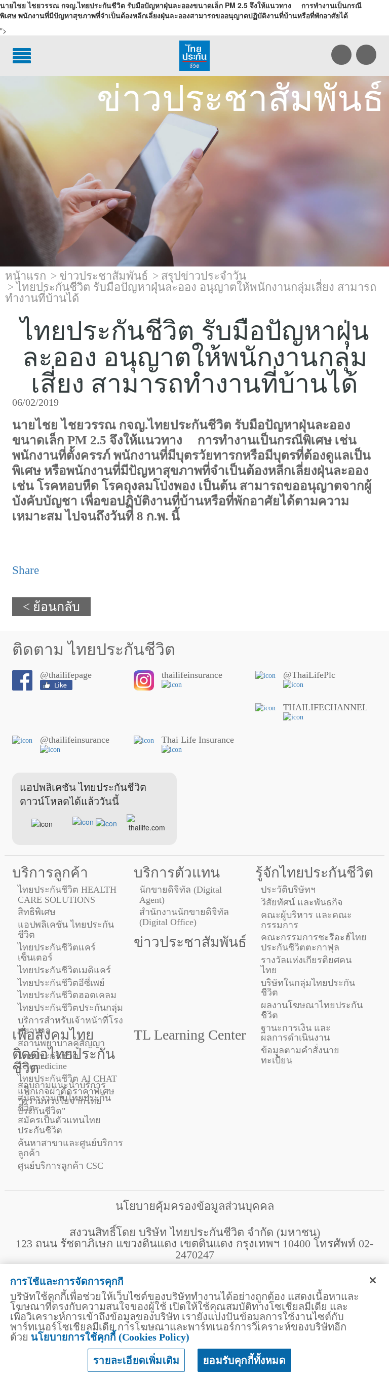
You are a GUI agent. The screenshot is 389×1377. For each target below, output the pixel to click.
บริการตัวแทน (177, 873)
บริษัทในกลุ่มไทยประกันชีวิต (308, 988)
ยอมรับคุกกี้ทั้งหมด (244, 1360)
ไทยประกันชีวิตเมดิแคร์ (64, 970)
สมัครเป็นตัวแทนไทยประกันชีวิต (59, 1125)
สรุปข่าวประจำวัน (203, 276)
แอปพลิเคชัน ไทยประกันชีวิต (66, 930)
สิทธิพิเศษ (37, 912)
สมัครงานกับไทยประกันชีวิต (64, 1103)
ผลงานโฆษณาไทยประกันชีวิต (312, 1010)
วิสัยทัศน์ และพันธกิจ (302, 902)
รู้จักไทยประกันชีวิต (314, 873)
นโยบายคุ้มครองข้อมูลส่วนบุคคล (194, 1206)
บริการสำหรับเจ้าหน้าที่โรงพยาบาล (70, 1025)
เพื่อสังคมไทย (53, 1035)
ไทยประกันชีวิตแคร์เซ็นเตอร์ (57, 952)
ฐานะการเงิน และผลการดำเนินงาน (296, 1033)
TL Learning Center (190, 1035)
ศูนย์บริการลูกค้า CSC (60, 1166)
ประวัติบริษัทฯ (288, 890)
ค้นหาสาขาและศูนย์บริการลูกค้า (70, 1148)
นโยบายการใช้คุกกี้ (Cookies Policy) (110, 1337)
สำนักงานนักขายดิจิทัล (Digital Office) (184, 917)
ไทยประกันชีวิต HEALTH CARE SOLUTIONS (67, 895)
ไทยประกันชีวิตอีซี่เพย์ (61, 983)
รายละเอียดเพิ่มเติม (136, 1360)
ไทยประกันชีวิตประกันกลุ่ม (70, 1008)
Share (25, 570)
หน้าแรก (25, 276)
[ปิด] (373, 1280)
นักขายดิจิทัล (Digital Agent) (180, 895)
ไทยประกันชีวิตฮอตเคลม (67, 995)
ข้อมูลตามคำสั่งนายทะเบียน (300, 1055)
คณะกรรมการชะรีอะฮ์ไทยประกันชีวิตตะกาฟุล (314, 942)
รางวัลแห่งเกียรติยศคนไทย (306, 965)
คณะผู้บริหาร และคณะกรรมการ (306, 920)
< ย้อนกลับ (51, 606)
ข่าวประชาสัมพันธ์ (190, 942)
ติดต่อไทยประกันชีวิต (63, 1061)
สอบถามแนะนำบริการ (62, 1085)
